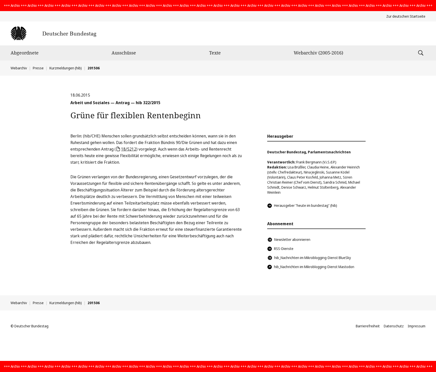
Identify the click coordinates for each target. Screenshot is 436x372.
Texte (215, 53)
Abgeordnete (25, 53)
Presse (38, 68)
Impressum (416, 326)
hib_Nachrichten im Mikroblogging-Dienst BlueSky (312, 257)
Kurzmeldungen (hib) (65, 68)
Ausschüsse (124, 53)
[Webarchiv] (53, 33)
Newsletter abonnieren (292, 239)
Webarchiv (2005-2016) (318, 53)
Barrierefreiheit (368, 326)
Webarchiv (19, 68)
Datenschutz (394, 326)
